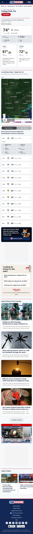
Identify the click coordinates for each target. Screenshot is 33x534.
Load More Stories (16, 420)
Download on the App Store (11, 526)
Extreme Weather (28, 6)
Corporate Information (16, 517)
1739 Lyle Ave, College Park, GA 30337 (15, 285)
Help (16, 520)
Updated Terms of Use (16, 510)
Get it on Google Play (21, 526)
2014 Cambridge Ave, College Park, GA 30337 (15, 276)
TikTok (23, 523)
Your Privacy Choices (18, 513)
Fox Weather (16, 2)
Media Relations (16, 515)
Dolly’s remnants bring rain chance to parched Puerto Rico (26, 486)
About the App (16, 506)
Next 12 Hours (9, 128)
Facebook (7, 523)
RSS (26, 523)
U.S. (2, 9)
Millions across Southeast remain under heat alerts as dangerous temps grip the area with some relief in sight (16, 380)
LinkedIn (20, 523)
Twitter (10, 523)
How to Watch (19, 6)
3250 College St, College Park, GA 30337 (15, 281)
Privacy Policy (16, 508)
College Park (8, 9)
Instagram (13, 523)
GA (4, 9)
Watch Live (4, 6)
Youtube (16, 523)
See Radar (6, 14)
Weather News (11, 6)
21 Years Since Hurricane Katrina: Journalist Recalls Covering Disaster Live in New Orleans (8, 488)
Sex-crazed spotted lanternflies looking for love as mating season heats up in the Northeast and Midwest (16, 409)
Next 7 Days (24, 128)
